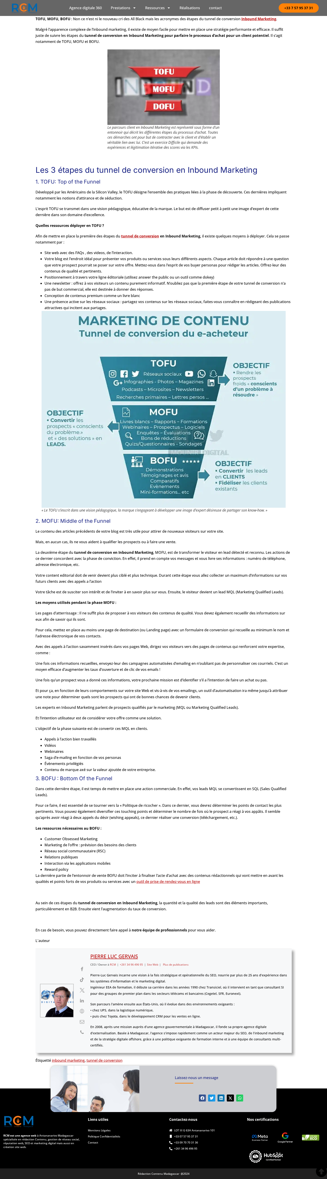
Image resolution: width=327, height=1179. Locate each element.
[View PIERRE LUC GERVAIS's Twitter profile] (82, 990)
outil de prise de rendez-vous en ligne (168, 881)
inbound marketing (68, 1060)
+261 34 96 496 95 (131, 964)
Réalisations (190, 7)
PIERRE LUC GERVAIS (114, 956)
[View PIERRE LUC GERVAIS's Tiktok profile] (82, 980)
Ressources (155, 7)
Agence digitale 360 (85, 7)
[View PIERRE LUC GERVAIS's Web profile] (82, 1011)
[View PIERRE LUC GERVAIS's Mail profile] (82, 1022)
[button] (202, 1098)
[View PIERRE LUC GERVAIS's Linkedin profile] (82, 1000)
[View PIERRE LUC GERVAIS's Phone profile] (82, 1032)
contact (215, 7)
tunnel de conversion (140, 236)
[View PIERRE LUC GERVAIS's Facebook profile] (82, 969)
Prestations (120, 7)
